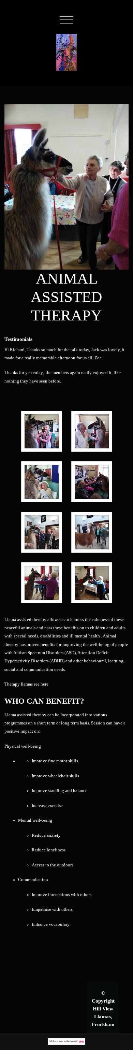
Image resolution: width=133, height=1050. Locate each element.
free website (66, 1041)
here (44, 684)
